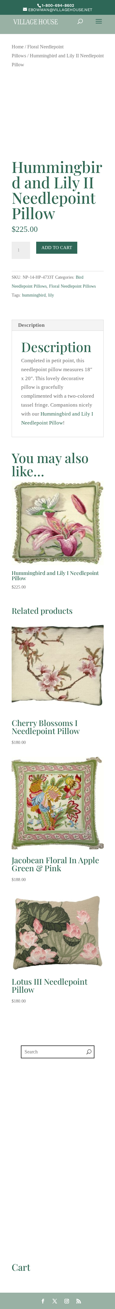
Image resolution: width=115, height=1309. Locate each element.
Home (18, 46)
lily (51, 295)
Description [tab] (31, 325)
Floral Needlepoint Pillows (72, 286)
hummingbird (34, 295)
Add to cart (56, 247)
